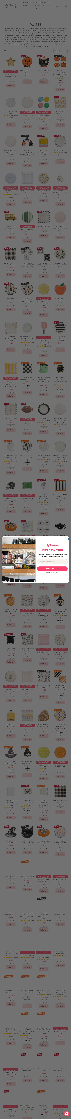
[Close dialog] (66, 539)
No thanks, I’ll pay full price (52, 572)
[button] (66, 1113)
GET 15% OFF (52, 568)
